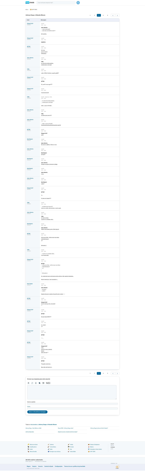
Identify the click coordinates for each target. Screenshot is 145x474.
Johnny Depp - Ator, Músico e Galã (33, 428)
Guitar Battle (73, 451)
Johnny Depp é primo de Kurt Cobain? (99, 428)
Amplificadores (33, 447)
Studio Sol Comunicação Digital (117, 467)
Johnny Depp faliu (30, 431)
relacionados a (43, 424)
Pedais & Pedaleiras (95, 444)
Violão (71, 444)
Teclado (72, 447)
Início (27, 9)
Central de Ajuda (48, 466)
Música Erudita (33, 451)
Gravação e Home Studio (96, 449)
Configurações (58, 466)
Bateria (91, 447)
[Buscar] (78, 2)
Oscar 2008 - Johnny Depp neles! (65, 428)
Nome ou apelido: (31, 402)
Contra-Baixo (53, 447)
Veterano (29, 24)
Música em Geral (34, 444)
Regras (28, 466)
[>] (117, 15)
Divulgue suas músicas (55, 451)
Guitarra (52, 444)
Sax (71, 449)
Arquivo (34, 466)
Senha (28, 406)
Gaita (51, 449)
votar (45, 25)
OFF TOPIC (34, 9)
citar (42, 25)
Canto (31, 449)
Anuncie (40, 466)
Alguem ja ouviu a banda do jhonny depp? (67, 431)
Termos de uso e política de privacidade (74, 466)
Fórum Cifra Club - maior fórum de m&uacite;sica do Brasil (30, 2)
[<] (113, 15)
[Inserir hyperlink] (39, 383)
